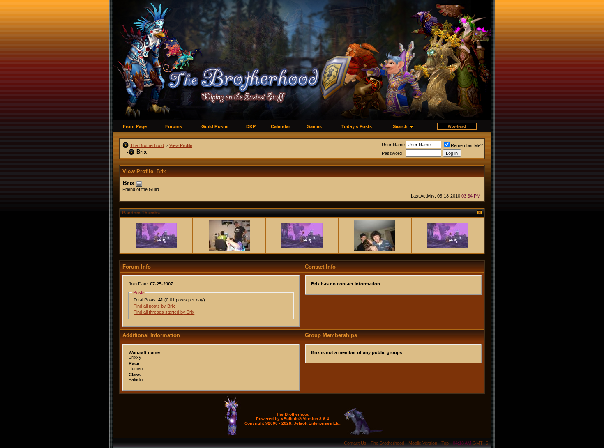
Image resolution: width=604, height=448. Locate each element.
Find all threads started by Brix (164, 312)
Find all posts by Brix (154, 305)
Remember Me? (467, 145)
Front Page (135, 126)
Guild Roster (215, 126)
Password (392, 153)
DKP (251, 126)
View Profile (180, 145)
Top (445, 443)
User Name (393, 144)
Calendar (280, 126)
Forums (173, 126)
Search (400, 126)
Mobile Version (422, 443)
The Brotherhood (147, 145)
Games (314, 126)
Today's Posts (356, 126)
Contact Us (355, 443)
